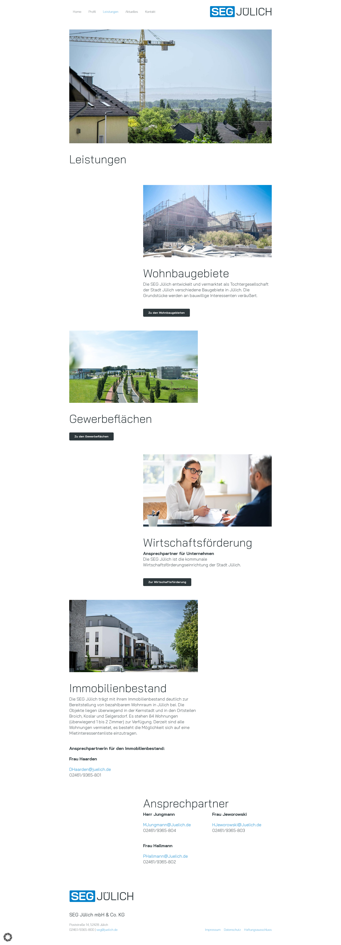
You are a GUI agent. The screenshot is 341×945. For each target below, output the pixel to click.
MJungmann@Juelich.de (167, 824)
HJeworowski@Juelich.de (236, 824)
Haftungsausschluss (258, 930)
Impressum (213, 930)
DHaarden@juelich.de (90, 769)
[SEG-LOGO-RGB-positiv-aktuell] (241, 11)
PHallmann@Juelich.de (165, 856)
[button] (8, 937)
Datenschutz (232, 930)
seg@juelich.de (107, 930)
